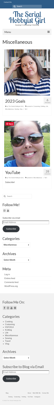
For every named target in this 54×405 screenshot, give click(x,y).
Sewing (17, 109)
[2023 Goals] (27, 72)
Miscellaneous (9, 109)
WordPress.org (11, 286)
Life (47, 106)
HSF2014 (9, 327)
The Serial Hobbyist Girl (27, 17)
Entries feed (9, 278)
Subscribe (11, 229)
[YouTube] (27, 144)
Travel (8, 341)
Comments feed (11, 282)
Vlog (21, 109)
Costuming (36, 106)
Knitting (43, 106)
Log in (7, 274)
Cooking (9, 322)
